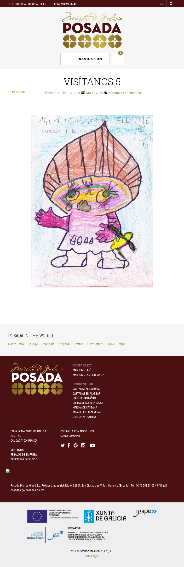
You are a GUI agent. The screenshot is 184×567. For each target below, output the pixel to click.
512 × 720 (92, 93)
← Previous (17, 92)
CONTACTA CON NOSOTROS (77, 431)
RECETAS (16, 436)
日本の (110, 344)
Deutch (78, 344)
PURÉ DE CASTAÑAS (84, 398)
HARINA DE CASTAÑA (85, 407)
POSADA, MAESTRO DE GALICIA (28, 431)
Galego (33, 344)
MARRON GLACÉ (82, 370)
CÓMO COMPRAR (70, 436)
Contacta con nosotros (125, 93)
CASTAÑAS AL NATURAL (86, 388)
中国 (122, 344)
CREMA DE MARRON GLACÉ (88, 403)
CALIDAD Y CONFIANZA (24, 440)
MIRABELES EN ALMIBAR (87, 412)
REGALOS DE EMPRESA (24, 454)
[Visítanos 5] (92, 201)
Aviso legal (92, 556)
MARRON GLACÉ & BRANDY (88, 375)
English (64, 344)
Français (48, 344)
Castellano (16, 344)
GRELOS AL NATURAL (85, 417)
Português (95, 344)
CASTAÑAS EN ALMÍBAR (86, 393)
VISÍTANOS (17, 450)
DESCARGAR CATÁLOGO (24, 459)
